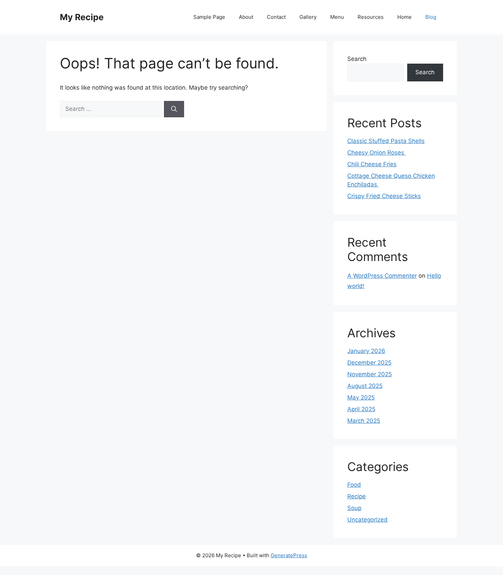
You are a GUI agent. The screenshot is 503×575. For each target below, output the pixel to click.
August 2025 (365, 385)
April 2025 (361, 409)
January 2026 (366, 351)
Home (404, 17)
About (246, 17)
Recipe (356, 496)
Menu (337, 17)
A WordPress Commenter (382, 275)
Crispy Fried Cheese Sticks (384, 196)
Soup (354, 508)
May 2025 (361, 397)
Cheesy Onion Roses (376, 152)
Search (356, 58)
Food (354, 484)
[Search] (174, 109)
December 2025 (369, 362)
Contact (276, 17)
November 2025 (369, 374)
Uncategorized (367, 519)
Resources (371, 17)
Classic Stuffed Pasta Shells (386, 141)
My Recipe (82, 17)
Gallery (308, 17)
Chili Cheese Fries (372, 164)
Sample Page (209, 17)
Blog (430, 17)
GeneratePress (289, 555)
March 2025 (363, 420)
